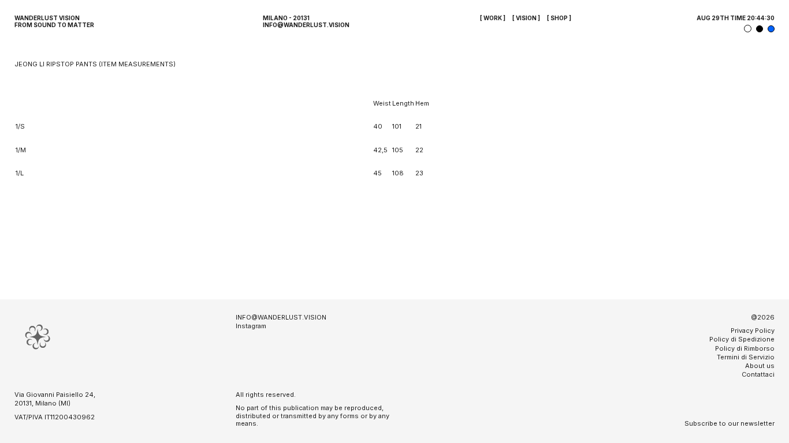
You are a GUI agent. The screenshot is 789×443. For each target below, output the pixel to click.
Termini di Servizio (746, 357)
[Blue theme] (771, 28)
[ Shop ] (559, 17)
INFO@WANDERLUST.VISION (306, 24)
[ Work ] (492, 17)
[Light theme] (747, 28)
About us (760, 366)
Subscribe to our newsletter (729, 423)
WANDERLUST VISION (47, 17)
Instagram (251, 326)
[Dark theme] (759, 28)
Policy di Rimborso (745, 348)
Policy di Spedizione (742, 339)
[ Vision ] (526, 17)
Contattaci (758, 374)
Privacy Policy (753, 330)
